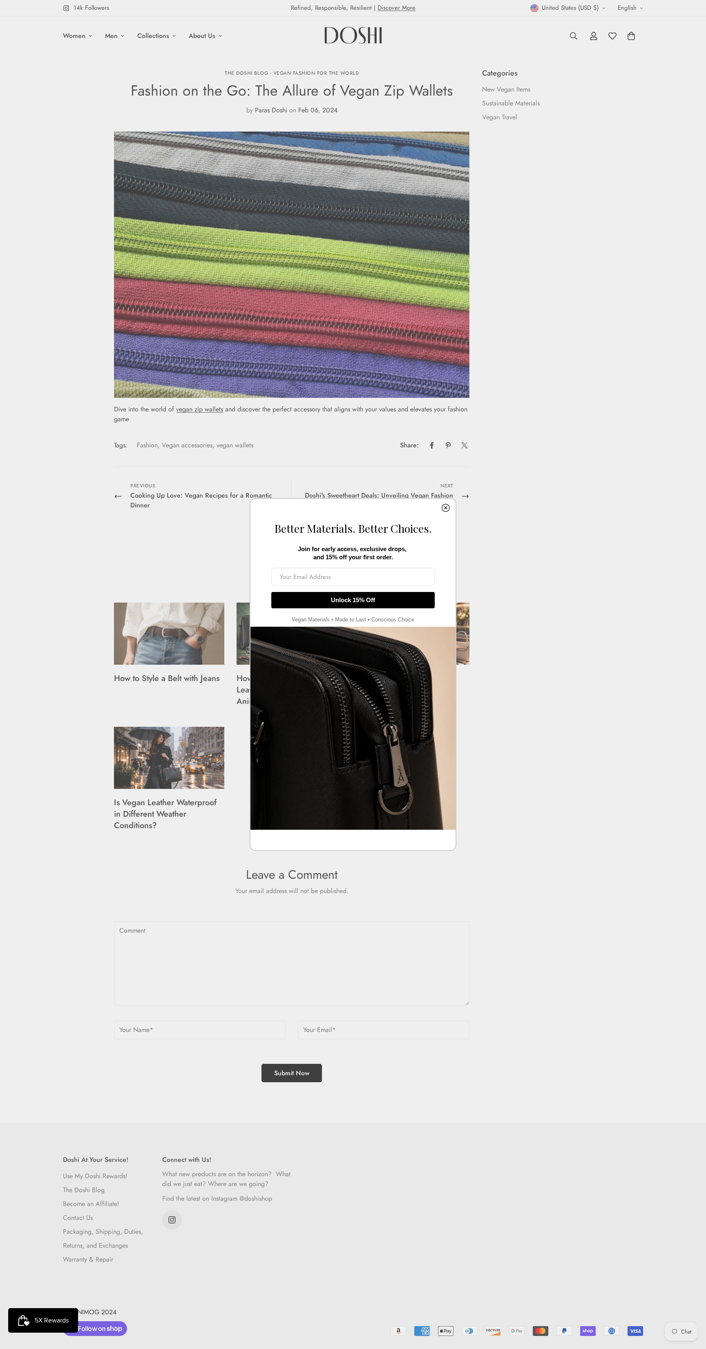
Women (74, 35)
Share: (409, 445)
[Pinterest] (448, 445)
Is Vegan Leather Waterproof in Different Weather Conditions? (165, 814)
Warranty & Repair (88, 1259)
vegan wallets (235, 445)
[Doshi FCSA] (353, 36)
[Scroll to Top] (690, 1304)
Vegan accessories (187, 445)
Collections (153, 35)
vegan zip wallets (199, 409)
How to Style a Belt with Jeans (166, 678)
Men (111, 35)
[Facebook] (432, 445)
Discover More (397, 7)
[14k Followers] (172, 1220)
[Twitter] (464, 445)
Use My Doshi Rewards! (95, 1176)
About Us (202, 35)
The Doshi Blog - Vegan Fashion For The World (292, 73)
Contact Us (78, 1217)
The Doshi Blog (84, 1190)
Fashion (147, 445)
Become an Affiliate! (91, 1203)
